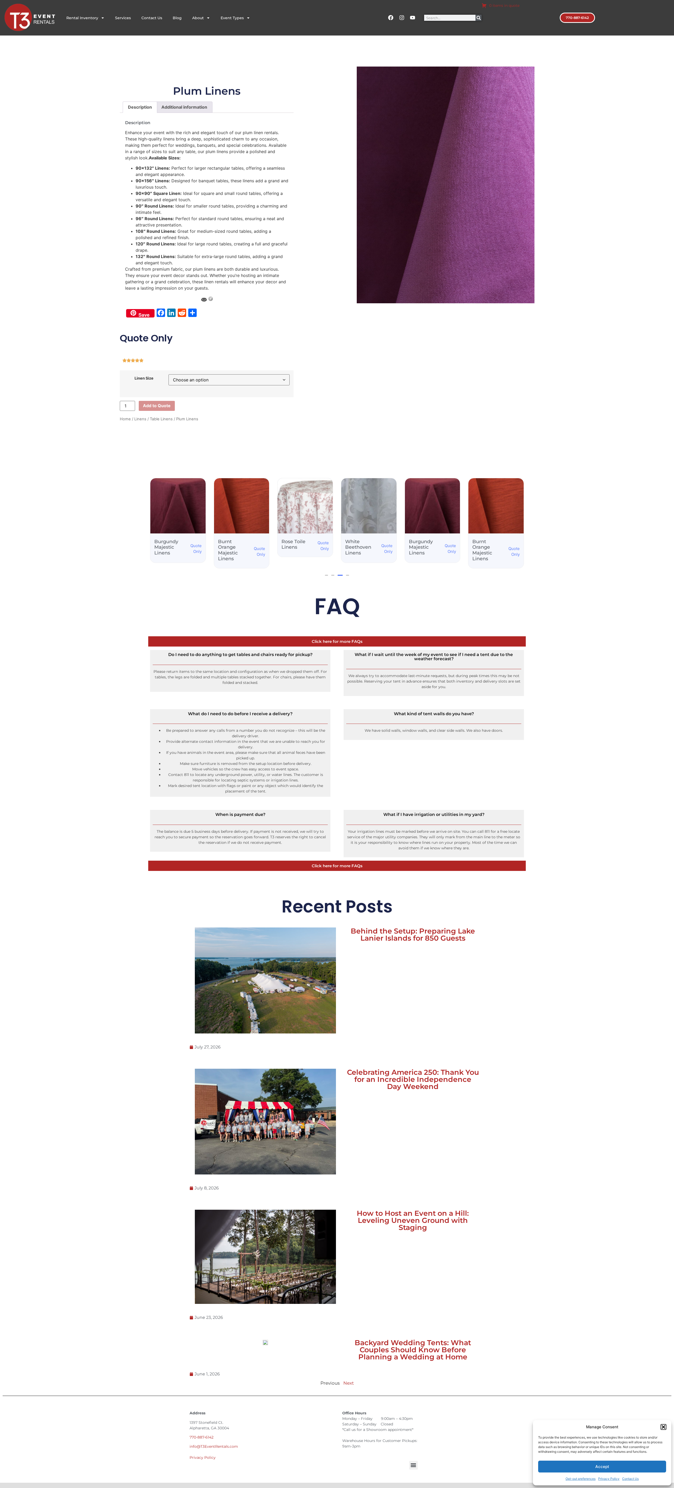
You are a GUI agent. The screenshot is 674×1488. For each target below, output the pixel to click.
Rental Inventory (82, 18)
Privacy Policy (609, 1479)
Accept (602, 1466)
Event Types (232, 18)
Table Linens (161, 419)
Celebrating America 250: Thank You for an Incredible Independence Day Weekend (413, 1079)
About (198, 18)
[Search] (478, 18)
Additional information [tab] (184, 107)
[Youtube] (412, 17)
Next (348, 1383)
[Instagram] (401, 17)
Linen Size (144, 378)
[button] (663, 1427)
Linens (140, 419)
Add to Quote (157, 405)
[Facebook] (390, 17)
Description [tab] (140, 107)
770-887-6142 (202, 1437)
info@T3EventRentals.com (214, 1446)
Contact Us (630, 1479)
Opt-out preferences (581, 1479)
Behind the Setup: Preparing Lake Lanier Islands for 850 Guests (413, 934)
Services (123, 18)
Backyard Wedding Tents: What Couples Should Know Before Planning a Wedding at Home (413, 1349)
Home (125, 419)
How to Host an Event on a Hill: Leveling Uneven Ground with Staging (413, 1220)
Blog (177, 18)
